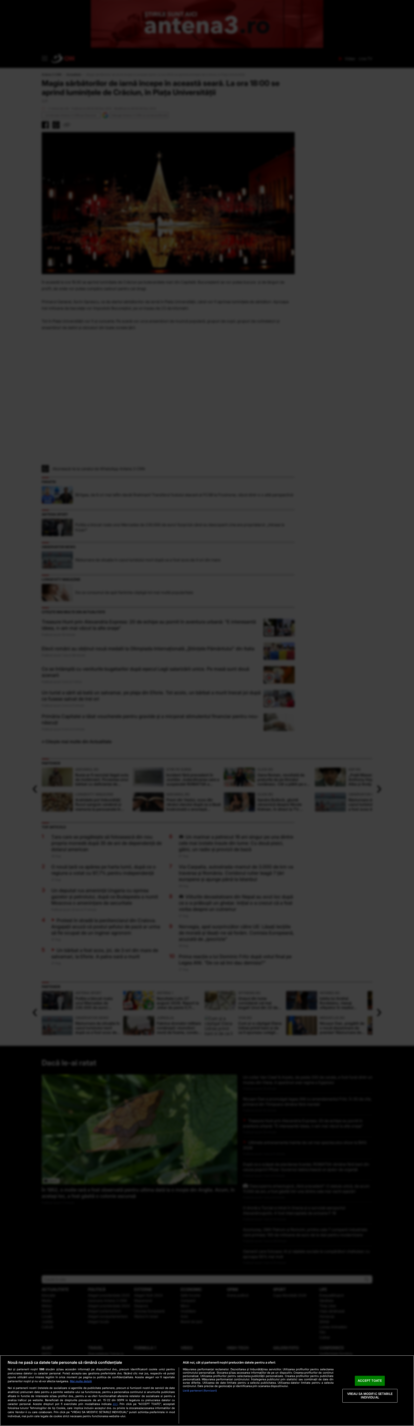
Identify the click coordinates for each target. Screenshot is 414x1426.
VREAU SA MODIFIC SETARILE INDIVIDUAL (370, 1395)
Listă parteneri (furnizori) (200, 1390)
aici (115, 1404)
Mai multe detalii (81, 1381)
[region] (207, 1390)
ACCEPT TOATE (370, 1380)
